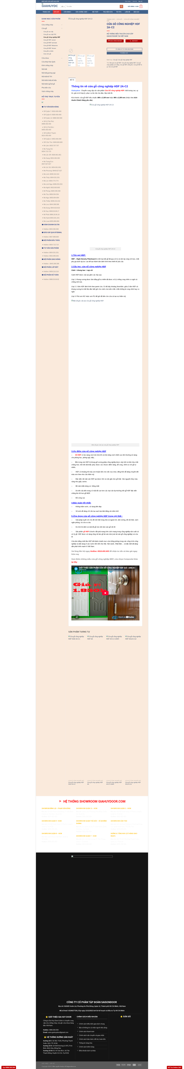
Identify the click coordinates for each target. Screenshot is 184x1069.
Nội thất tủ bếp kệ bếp (49, 80)
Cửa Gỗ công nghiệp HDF (114, 90)
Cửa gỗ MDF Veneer (50, 48)
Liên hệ (135, 1)
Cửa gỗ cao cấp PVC (50, 34)
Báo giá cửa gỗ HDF (115, 63)
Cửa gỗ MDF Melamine (51, 45)
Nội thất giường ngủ (48, 73)
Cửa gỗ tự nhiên (48, 51)
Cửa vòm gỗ (47, 54)
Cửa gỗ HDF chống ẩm (126, 64)
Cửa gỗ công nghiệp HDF (52, 37)
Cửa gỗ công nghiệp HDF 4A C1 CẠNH (114, 783)
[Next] (101, 35)
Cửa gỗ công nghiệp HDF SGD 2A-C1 (76, 783)
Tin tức (118, 12)
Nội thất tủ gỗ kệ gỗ (48, 84)
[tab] (72, 80)
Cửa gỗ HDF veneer (50, 40)
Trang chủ (46, 12)
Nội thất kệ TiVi (47, 76)
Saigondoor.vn (71, 1066)
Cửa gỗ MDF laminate (50, 42)
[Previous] (71, 35)
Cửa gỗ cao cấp (48, 31)
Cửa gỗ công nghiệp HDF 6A (95, 783)
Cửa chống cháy (81, 12)
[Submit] (121, 6)
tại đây (74, 562)
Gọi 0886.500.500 (8, 1067)
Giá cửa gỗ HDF (113, 67)
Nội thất (95, 12)
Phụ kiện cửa (108, 12)
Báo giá (136, 12)
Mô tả (72, 80)
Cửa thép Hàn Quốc (48, 62)
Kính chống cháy (47, 65)
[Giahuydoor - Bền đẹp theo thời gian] (50, 6)
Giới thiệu (128, 1)
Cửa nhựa (67, 12)
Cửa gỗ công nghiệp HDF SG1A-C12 (133, 783)
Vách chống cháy (47, 91)
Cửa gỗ (56, 12)
